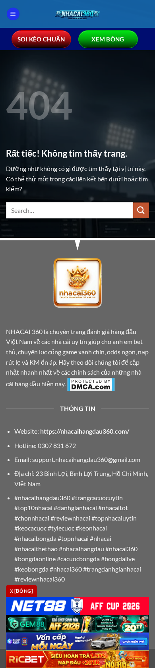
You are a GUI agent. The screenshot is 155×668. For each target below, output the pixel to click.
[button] (13, 14)
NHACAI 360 (25, 331)
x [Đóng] (21, 591)
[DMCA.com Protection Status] (91, 383)
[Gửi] (141, 210)
